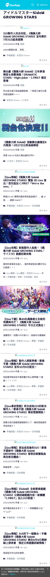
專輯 (34, 341)
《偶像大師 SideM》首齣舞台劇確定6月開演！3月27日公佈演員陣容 (25, 144)
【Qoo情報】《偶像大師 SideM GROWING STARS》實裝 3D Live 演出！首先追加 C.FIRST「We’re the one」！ (24, 182)
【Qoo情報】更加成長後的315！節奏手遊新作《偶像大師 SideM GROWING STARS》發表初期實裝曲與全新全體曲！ (25, 452)
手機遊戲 (11, 55)
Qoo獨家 (20, 273)
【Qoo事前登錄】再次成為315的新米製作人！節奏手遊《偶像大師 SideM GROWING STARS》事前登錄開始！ (25, 409)
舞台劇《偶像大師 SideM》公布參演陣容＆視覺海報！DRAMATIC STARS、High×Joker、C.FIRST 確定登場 (24, 76)
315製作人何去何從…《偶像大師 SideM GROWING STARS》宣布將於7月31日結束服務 (25, 36)
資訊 (36, 277)
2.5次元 (25, 100)
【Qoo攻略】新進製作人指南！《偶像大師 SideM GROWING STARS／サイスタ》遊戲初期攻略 (24, 251)
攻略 (20, 277)
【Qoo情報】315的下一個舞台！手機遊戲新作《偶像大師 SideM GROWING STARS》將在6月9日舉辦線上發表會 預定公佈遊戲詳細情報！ (25, 538)
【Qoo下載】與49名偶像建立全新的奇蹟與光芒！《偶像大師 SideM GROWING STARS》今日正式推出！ (24, 322)
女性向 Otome (23, 55)
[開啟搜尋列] (32, 5)
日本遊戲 (36, 205)
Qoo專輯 (10, 273)
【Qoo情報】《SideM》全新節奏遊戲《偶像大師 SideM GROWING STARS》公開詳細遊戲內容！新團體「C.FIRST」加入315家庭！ (24, 493)
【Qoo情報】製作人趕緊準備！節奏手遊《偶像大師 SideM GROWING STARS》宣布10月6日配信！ (23, 364)
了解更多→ (13, 574)
